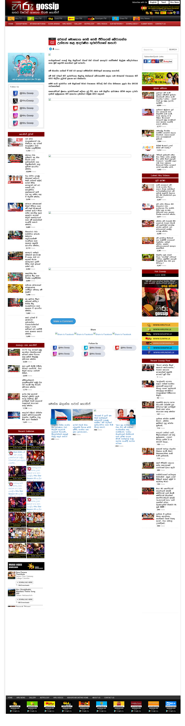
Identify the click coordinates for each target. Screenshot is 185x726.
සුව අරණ (160, 180)
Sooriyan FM (100, 18)
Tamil (163, 2)
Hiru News (174, 2)
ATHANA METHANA (38, 24)
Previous (53, 421)
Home (10, 698)
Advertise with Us (139, 2)
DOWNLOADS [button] (131, 24)
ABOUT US (96, 698)
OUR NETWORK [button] (116, 24)
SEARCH (173, 50)
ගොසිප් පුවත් (26, 134)
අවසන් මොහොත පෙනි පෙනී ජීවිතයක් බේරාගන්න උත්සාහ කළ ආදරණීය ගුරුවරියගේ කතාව (92, 41)
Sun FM (78, 18)
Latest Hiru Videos (160, 175)
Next (133, 421)
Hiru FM (37, 18)
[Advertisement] (93, 380)
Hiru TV (18, 18)
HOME (10, 24)
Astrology (89, 24)
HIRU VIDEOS (102, 24)
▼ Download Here (24, 582)
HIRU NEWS (67, 24)
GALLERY (78, 24)
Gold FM (58, 18)
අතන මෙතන (160, 88)
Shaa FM (123, 18)
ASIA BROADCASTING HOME (77, 698)
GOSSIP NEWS (21, 24)
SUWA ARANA (54, 24)
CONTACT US (160, 24)
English (153, 2)
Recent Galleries (26, 431)
